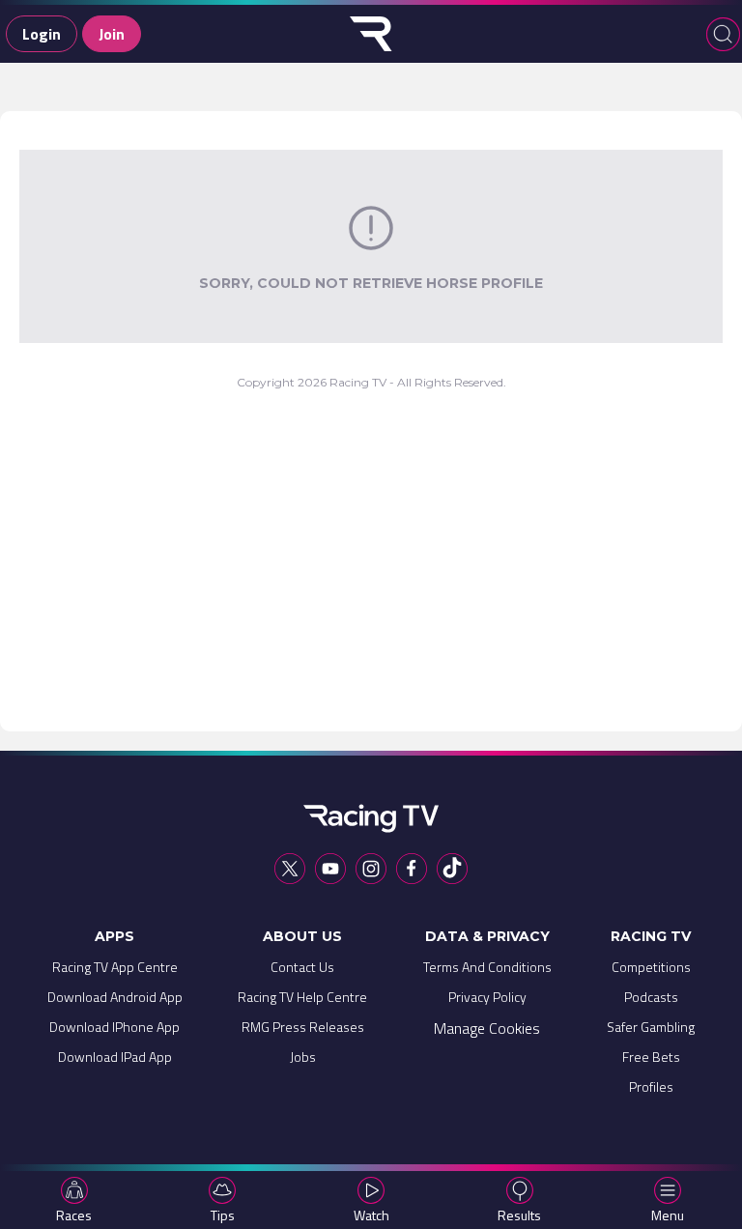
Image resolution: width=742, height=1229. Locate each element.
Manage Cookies (487, 1028)
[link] (115, 971)
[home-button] (371, 34)
